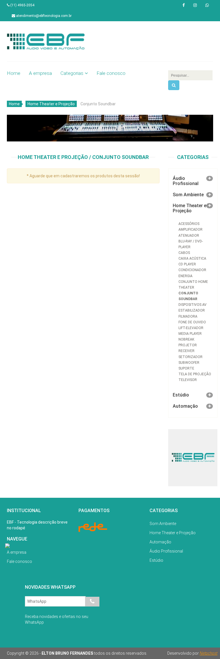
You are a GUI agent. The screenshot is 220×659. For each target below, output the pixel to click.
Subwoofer (188, 363)
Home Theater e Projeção (51, 104)
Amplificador (190, 230)
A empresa (40, 73)
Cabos (184, 253)
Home (13, 73)
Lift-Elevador (190, 328)
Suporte (186, 368)
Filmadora (187, 316)
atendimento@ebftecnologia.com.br (43, 16)
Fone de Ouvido (192, 322)
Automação (185, 406)
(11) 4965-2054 (21, 5)
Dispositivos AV (192, 305)
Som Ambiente (188, 194)
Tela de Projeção (194, 374)
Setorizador (190, 357)
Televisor (187, 380)
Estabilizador (191, 310)
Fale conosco (111, 73)
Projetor (187, 345)
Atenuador (188, 236)
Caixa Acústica (192, 258)
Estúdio (181, 395)
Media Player (190, 334)
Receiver (186, 351)
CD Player (187, 264)
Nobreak (186, 339)
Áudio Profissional (186, 181)
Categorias (71, 73)
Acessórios (188, 224)
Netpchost (208, 653)
